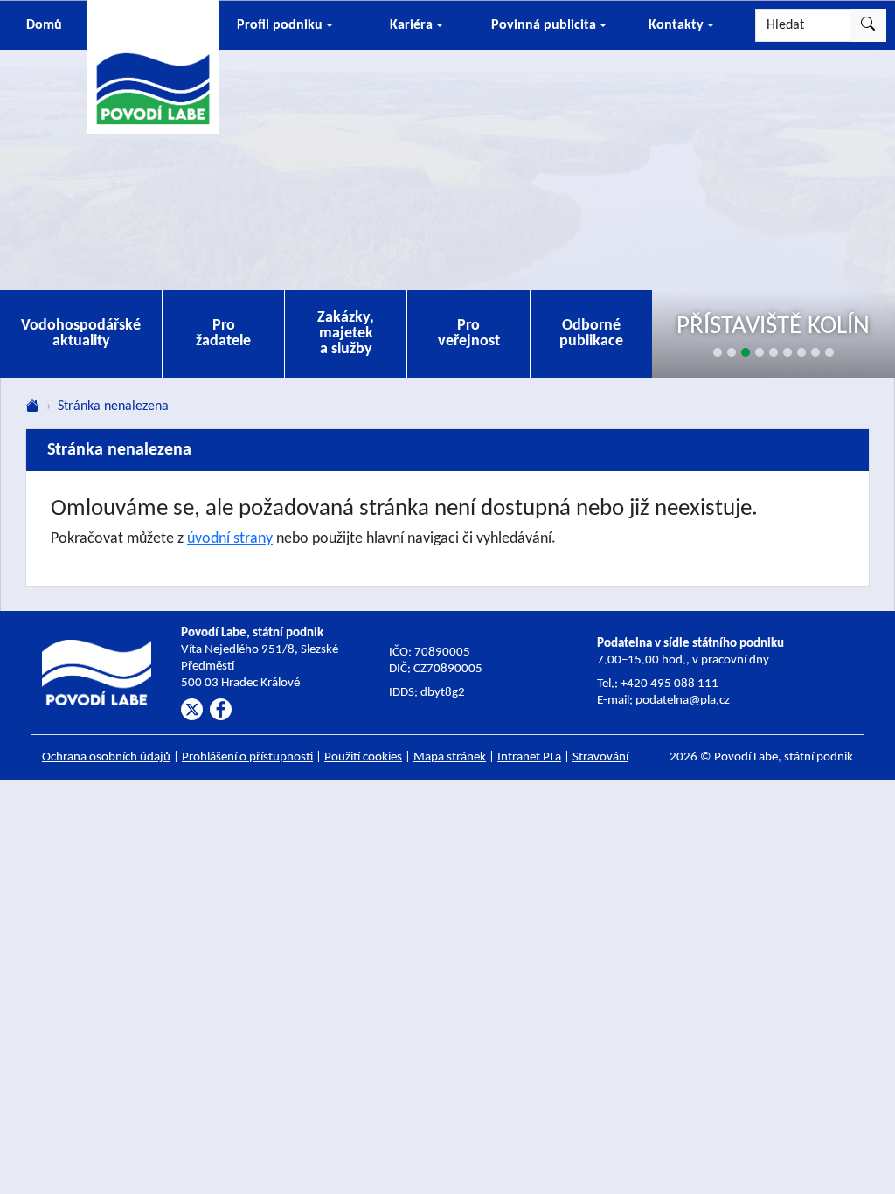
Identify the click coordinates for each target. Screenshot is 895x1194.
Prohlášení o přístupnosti (247, 757)
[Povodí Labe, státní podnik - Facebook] (221, 709)
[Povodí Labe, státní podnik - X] (192, 709)
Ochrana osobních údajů (106, 757)
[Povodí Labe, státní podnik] (153, 66)
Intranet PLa (529, 757)
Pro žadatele (223, 333)
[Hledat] (868, 25)
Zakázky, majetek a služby (345, 333)
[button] (284, 25)
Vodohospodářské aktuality (81, 333)
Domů (44, 25)
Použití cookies (363, 757)
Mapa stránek (449, 757)
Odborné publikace (591, 333)
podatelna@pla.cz (682, 700)
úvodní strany (230, 539)
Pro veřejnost (469, 333)
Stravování (600, 757)
